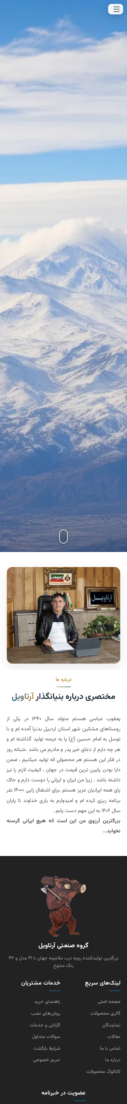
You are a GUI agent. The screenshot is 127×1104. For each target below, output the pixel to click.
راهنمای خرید (47, 1002)
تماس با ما (110, 1048)
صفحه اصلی (109, 1002)
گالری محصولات (105, 1013)
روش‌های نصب (45, 1013)
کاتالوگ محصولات (103, 1072)
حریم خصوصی (46, 1060)
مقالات (113, 1037)
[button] (115, 9)
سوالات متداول (46, 1037)
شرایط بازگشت (46, 1048)
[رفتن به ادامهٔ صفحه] (63, 536)
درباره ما (112, 1060)
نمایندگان (111, 1025)
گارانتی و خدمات (45, 1025)
